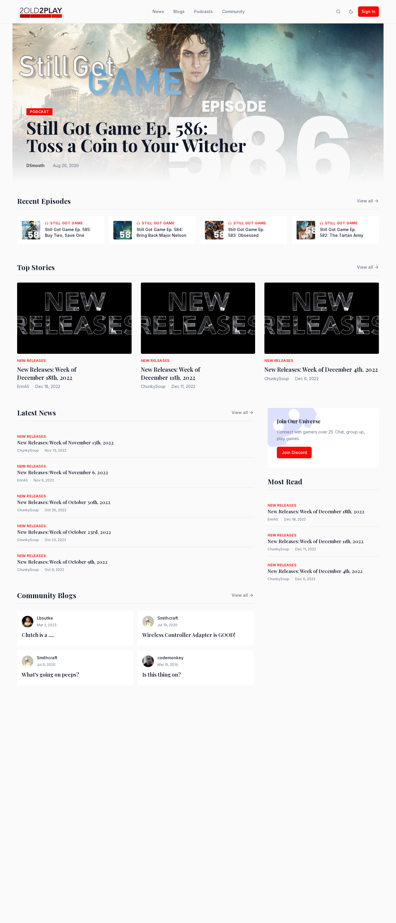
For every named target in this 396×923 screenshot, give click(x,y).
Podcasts (203, 11)
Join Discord (294, 452)
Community (233, 11)
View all (365, 200)
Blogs (179, 11)
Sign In (368, 11)
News (158, 11)
